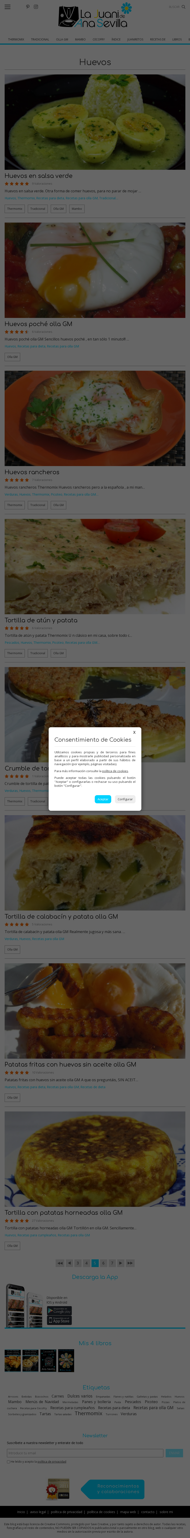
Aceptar (103, 799)
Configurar (125, 799)
